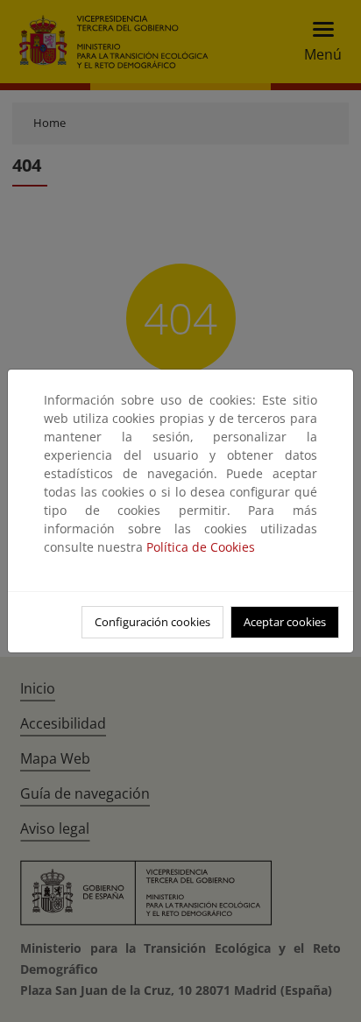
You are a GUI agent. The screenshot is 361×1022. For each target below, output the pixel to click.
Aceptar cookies (285, 622)
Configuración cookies (152, 622)
